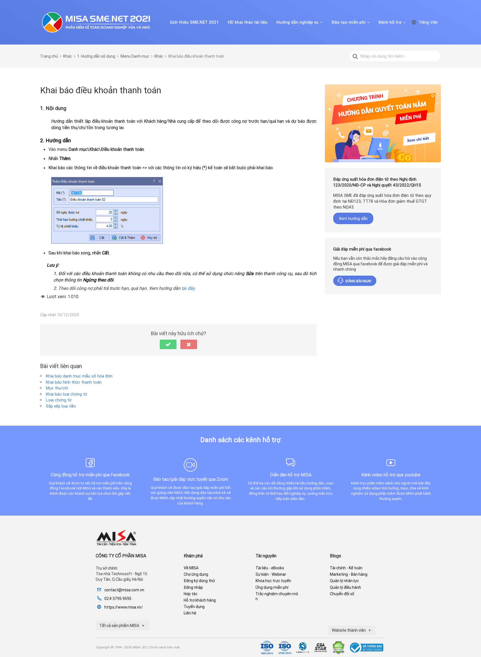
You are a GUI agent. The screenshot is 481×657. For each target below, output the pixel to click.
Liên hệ (190, 613)
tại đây (188, 288)
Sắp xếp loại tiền (61, 406)
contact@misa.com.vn (124, 589)
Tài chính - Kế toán (346, 567)
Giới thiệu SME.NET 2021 (194, 22)
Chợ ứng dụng (196, 574)
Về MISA (191, 567)
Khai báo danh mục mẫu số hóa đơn (79, 376)
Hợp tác (190, 593)
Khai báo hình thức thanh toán (74, 382)
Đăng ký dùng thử (199, 580)
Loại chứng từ (59, 400)
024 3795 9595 (117, 598)
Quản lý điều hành (345, 587)
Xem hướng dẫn (353, 218)
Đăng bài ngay (358, 281)
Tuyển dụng (194, 606)
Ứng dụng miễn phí (272, 587)
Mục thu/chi (57, 388)
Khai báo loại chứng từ (66, 394)
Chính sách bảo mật (164, 647)
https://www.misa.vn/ (123, 607)
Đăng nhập (193, 587)
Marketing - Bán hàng (348, 574)
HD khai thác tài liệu (248, 22)
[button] (168, 344)
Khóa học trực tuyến (273, 580)
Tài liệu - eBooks (270, 567)
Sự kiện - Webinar (271, 574)
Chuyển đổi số (342, 593)
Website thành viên (349, 630)
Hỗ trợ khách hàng (200, 600)
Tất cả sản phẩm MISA (119, 625)
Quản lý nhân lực (344, 580)
